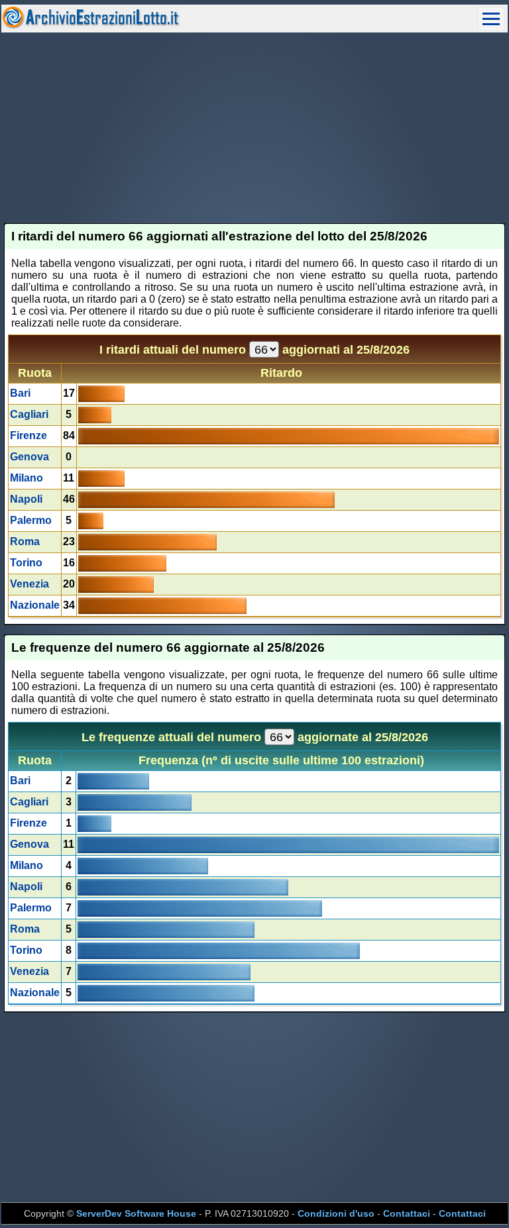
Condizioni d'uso (336, 1213)
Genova (29, 456)
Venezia (29, 583)
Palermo (31, 520)
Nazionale (35, 605)
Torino (26, 562)
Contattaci (406, 1213)
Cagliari (29, 414)
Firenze (28, 435)
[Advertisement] (254, 128)
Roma (25, 541)
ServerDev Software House (136, 1213)
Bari (20, 393)
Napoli (26, 499)
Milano (26, 478)
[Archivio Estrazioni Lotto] (90, 25)
